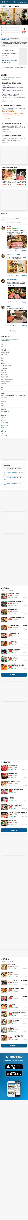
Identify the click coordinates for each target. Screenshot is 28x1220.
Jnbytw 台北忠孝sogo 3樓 (10, 60)
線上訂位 (8, 118)
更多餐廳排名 (13, 674)
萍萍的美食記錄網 (11, 279)
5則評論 (24, 32)
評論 (10, 6)
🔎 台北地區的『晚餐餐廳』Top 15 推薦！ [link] (13, 483)
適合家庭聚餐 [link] (4, 423)
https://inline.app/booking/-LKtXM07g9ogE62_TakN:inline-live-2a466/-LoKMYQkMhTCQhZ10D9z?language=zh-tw (13, 113)
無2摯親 (9, 226)
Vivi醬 (8, 306)
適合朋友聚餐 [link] (4, 425)
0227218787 (7, 62)
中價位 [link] (3, 417)
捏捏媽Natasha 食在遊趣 (13, 254)
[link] (15, 597)
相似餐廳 (16, 6)
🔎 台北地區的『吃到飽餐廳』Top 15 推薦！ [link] (13, 473)
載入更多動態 (13, 331)
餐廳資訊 (3, 6)
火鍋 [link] (2, 360)
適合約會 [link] (3, 427)
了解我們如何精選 (5, 39)
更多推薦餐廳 (13, 830)
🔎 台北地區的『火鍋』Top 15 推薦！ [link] (13, 468)
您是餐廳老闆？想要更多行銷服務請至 (14, 67)
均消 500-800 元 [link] (5, 411)
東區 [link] (2, 346)
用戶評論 (4, 214)
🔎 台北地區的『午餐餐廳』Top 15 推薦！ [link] (13, 478)
